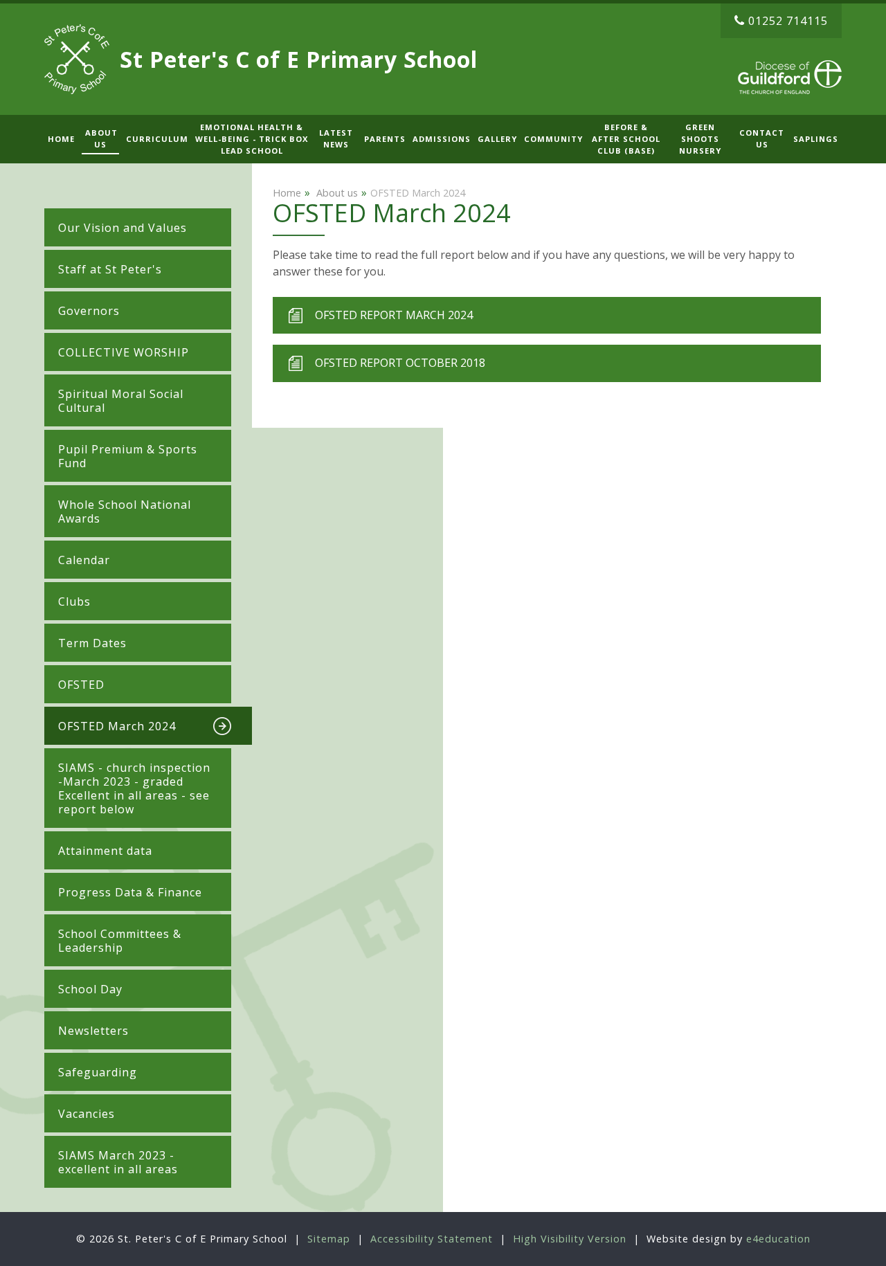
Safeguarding (97, 1072)
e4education (778, 1238)
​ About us (336, 192)
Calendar (84, 560)
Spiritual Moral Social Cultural (120, 400)
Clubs (74, 601)
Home (287, 192)
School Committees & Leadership (119, 940)
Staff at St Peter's (110, 269)
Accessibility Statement (431, 1238)
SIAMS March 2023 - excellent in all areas (118, 1162)
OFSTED (81, 684)
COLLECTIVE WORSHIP (123, 352)
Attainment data (105, 850)
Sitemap (328, 1238)
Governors (89, 310)
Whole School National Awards (124, 511)
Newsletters (93, 1030)
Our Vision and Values (122, 227)
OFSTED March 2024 (117, 726)
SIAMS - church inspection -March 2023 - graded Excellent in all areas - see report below (134, 788)
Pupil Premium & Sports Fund (127, 456)
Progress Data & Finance (130, 892)
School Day (90, 989)
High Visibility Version (569, 1238)
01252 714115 (788, 20)
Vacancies (86, 1113)
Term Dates (94, 643)
